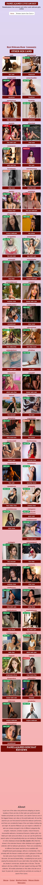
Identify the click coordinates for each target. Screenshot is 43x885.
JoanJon (11, 191)
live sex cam (11, 256)
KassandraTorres (11, 565)
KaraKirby (31, 101)
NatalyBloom (11, 486)
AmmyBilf (31, 373)
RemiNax (31, 656)
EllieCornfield (11, 214)
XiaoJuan (11, 656)
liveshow (31, 97)
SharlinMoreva (31, 441)
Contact (12, 880)
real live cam (31, 188)
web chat (11, 652)
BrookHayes (32, 464)
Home (12, 13)
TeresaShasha (31, 259)
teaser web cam (31, 301)
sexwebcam (12, 324)
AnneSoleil (11, 259)
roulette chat (11, 301)
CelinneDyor (32, 678)
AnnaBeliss (31, 701)
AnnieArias (31, 486)
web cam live (11, 165)
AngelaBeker (31, 418)
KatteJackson (11, 101)
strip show (31, 607)
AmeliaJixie (31, 191)
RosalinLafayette (31, 610)
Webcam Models (33, 880)
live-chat (11, 279)
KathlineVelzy (31, 305)
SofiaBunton (31, 146)
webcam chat (31, 460)
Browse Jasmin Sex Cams (24, 13)
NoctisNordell (11, 441)
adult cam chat (11, 392)
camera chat (31, 506)
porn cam (31, 516)
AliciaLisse (31, 350)
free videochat (11, 347)
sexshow (11, 97)
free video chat (11, 506)
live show (31, 437)
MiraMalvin (11, 418)
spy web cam (31, 256)
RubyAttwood (11, 464)
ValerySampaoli (31, 542)
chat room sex (11, 437)
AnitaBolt (31, 282)
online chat (11, 211)
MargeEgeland (11, 724)
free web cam (11, 142)
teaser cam (11, 460)
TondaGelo (11, 542)
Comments (31, 47)
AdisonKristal (31, 327)
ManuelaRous (31, 55)
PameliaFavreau (11, 509)
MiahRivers (11, 701)
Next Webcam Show (16, 47)
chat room (31, 324)
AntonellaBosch (11, 282)
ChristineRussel (31, 520)
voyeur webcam (11, 233)
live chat (31, 561)
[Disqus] (22, 778)
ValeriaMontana (31, 169)
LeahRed (11, 395)
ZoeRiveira (31, 565)
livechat (31, 698)
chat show (11, 630)
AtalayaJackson (11, 350)
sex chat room (31, 347)
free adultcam (11, 120)
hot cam (31, 165)
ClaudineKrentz (11, 610)
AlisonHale (31, 123)
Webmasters (22, 883)
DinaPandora (11, 678)
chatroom (31, 74)
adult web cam (31, 652)
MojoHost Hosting (21, 880)
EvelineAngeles (11, 633)
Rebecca (11, 327)
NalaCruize (31, 588)
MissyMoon (12, 373)
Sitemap (5, 880)
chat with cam (11, 607)
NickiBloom (31, 395)
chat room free (31, 675)
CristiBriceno (11, 588)
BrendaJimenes (31, 214)
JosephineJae (31, 237)
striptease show (11, 675)
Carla (11, 55)
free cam (11, 483)
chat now (31, 142)
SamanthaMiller (31, 78)
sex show (31, 233)
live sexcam (12, 415)
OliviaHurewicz (11, 305)
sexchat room (31, 483)
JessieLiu (11, 123)
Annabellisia (11, 237)
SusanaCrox (12, 146)
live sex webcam (31, 211)
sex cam (11, 74)
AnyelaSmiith (11, 78)
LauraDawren (11, 169)
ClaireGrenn (31, 509)
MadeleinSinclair (31, 633)
